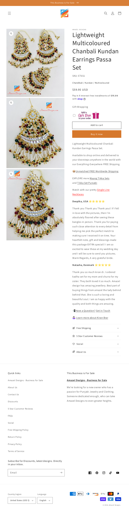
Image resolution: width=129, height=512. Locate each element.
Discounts (13, 401)
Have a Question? (85, 310)
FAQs (10, 415)
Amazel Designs (114, 505)
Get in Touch (103, 310)
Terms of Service (16, 451)
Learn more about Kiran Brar (92, 317)
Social (11, 422)
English (43, 500)
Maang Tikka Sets (99, 178)
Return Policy (15, 436)
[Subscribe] (61, 472)
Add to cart (97, 125)
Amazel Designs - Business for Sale (25, 380)
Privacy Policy (15, 444)
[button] (9, 13)
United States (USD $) (19, 500)
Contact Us (13, 394)
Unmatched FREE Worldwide (92, 171)
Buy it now (97, 134)
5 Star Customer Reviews (20, 408)
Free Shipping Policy (18, 429)
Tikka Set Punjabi (87, 183)
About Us (12, 387)
